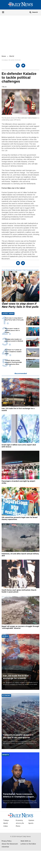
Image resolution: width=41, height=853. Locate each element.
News (4, 56)
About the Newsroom (10, 844)
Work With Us (26, 841)
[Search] (30, 12)
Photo (18, 826)
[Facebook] (18, 66)
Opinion (31, 820)
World (11, 56)
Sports (30, 823)
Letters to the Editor (28, 844)
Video (5, 826)
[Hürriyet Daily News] (20, 4)
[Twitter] (23, 66)
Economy (19, 820)
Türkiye (6, 820)
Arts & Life (20, 823)
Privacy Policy (6, 841)
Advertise (5, 847)
